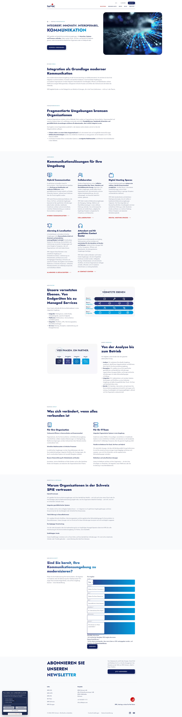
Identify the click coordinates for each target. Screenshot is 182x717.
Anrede (89, 578)
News (120, 6)
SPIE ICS (49, 690)
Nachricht (89, 621)
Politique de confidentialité (7, 705)
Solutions (103, 6)
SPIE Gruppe (50, 704)
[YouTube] (134, 713)
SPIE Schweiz (51, 702)
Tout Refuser (21, 707)
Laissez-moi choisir (9, 707)
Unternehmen (90, 607)
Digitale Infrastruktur (58, 21)
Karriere (123, 3)
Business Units (112, 6)
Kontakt (131, 3)
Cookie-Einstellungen (93, 713)
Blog (125, 6)
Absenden (92, 646)
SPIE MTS (49, 693)
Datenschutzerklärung (107, 713)
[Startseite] (47, 21)
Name (89, 593)
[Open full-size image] (110, 302)
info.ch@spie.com (82, 702)
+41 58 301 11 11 (82, 700)
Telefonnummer (90, 614)
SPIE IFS (49, 696)
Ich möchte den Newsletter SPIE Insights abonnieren (102, 637)
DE (116, 3)
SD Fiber (49, 699)
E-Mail (89, 600)
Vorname (89, 586)
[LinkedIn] (130, 713)
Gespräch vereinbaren (56, 47)
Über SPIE (131, 6)
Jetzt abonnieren (121, 671)
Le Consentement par (15, 713)
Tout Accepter (15, 710)
